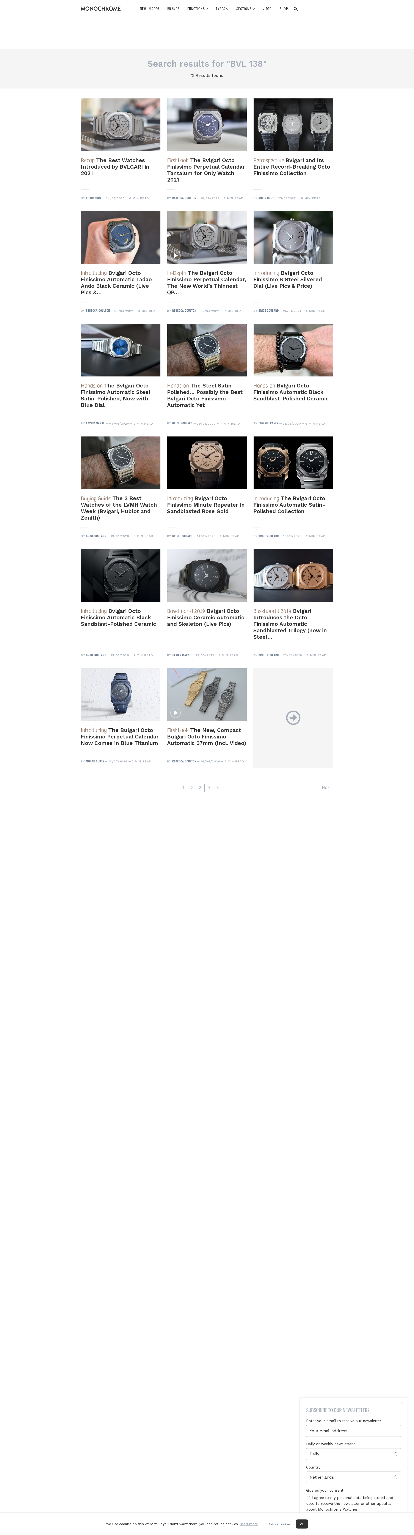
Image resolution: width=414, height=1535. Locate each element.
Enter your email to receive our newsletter (343, 1421)
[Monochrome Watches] (101, 8)
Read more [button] (249, 1524)
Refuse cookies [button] (279, 1524)
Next (326, 787)
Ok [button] (302, 1524)
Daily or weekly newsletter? (330, 1444)
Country (313, 1467)
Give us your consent (324, 1490)
